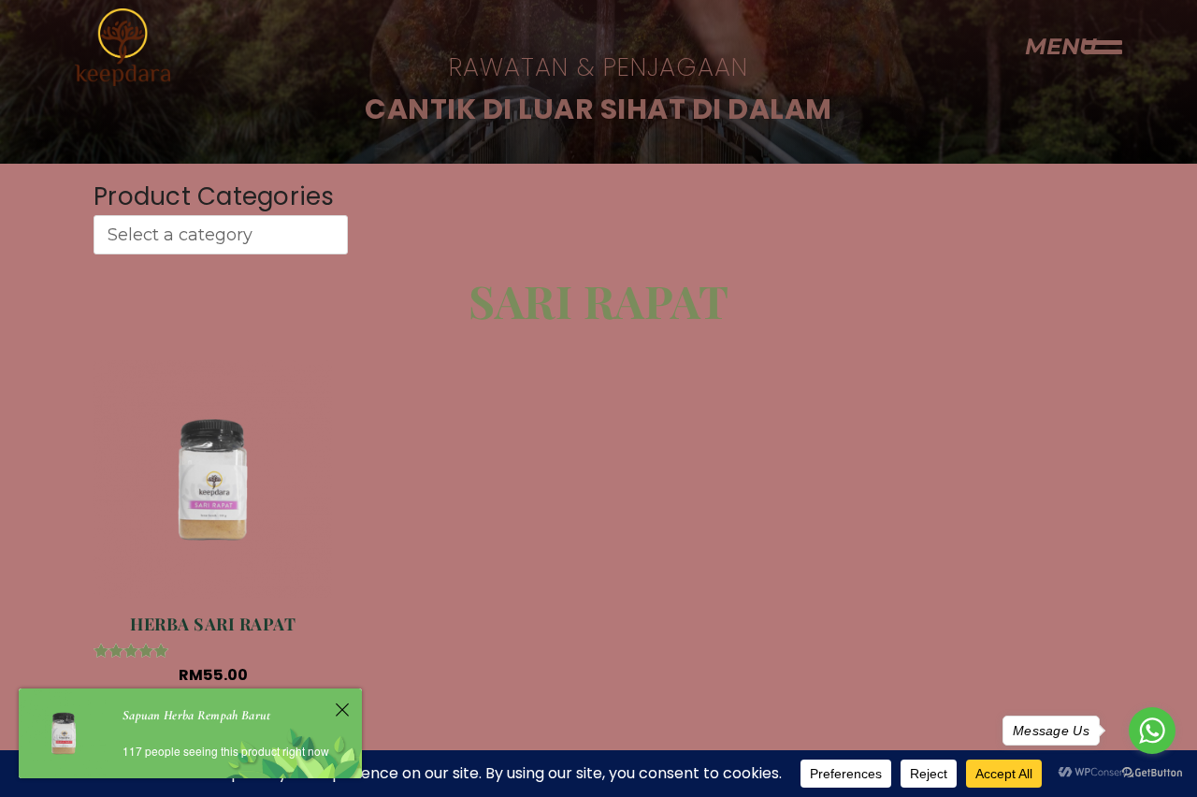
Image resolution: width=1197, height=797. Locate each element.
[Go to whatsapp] (1152, 730)
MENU (1060, 46)
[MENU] (1103, 46)
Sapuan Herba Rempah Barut (197, 715)
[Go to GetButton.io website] (1152, 772)
